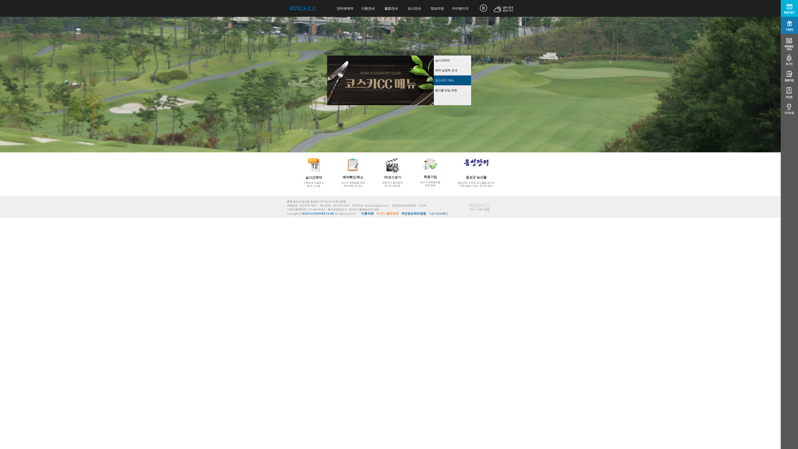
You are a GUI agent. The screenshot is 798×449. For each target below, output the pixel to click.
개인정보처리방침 (413, 213)
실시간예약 (442, 60)
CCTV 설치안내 (387, 213)
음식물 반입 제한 (446, 90)
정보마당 (437, 8)
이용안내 (368, 8)
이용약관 (367, 213)
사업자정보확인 (438, 213)
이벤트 (789, 25)
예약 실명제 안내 (446, 70)
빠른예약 (789, 8)
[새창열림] (498, 9)
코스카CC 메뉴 (444, 80)
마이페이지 (460, 8)
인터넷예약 (345, 8)
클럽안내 (391, 8)
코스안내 (414, 8)
